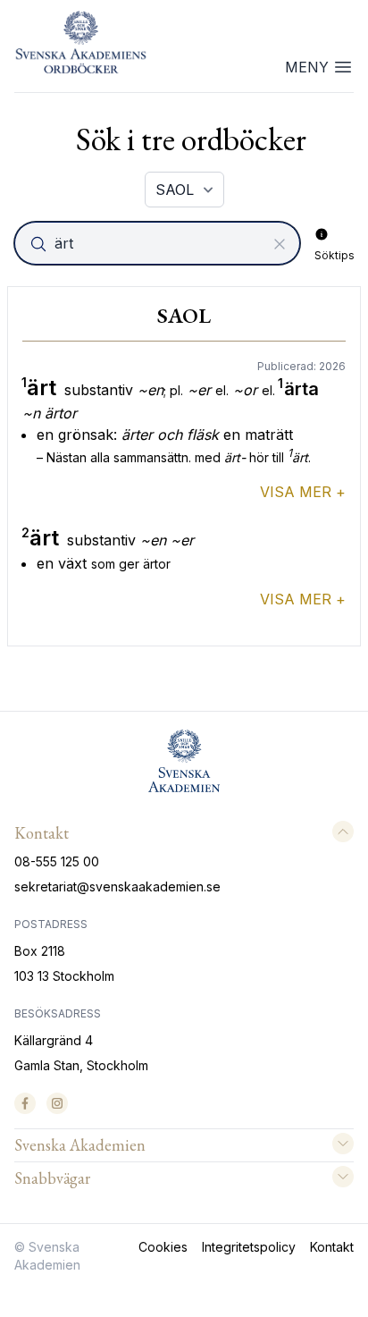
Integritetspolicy (249, 1246)
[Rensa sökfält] (280, 244)
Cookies (163, 1246)
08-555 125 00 (56, 861)
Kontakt (332, 1246)
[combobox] (158, 243)
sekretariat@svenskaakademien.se (117, 886)
